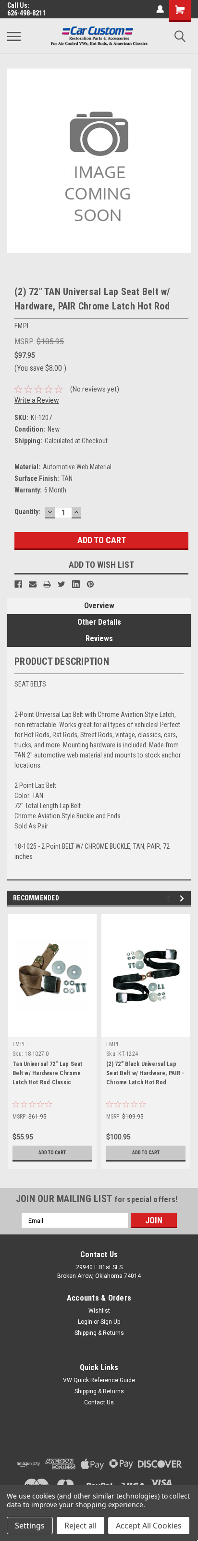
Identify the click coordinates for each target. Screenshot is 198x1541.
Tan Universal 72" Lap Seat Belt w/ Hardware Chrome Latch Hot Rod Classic (47, 1073)
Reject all (80, 1525)
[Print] (47, 584)
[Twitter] (61, 584)
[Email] (33, 584)
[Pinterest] (90, 584)
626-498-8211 (26, 13)
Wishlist (99, 1310)
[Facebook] (18, 584)
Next (183, 898)
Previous (169, 898)
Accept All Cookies (149, 1525)
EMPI (18, 1044)
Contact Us (99, 1402)
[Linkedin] (76, 584)
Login (85, 1321)
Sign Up (110, 1321)
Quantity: (27, 512)
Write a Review (36, 400)
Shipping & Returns (99, 1333)
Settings (30, 1525)
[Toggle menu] (14, 36)
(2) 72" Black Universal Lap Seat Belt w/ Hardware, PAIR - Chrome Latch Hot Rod (145, 1073)
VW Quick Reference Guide (99, 1380)
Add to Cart (52, 1152)
